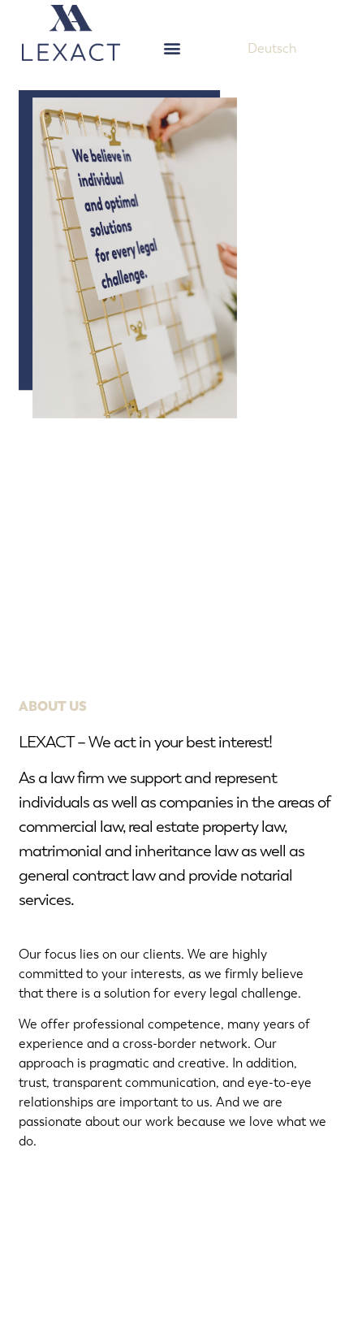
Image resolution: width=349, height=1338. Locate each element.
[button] (172, 47)
